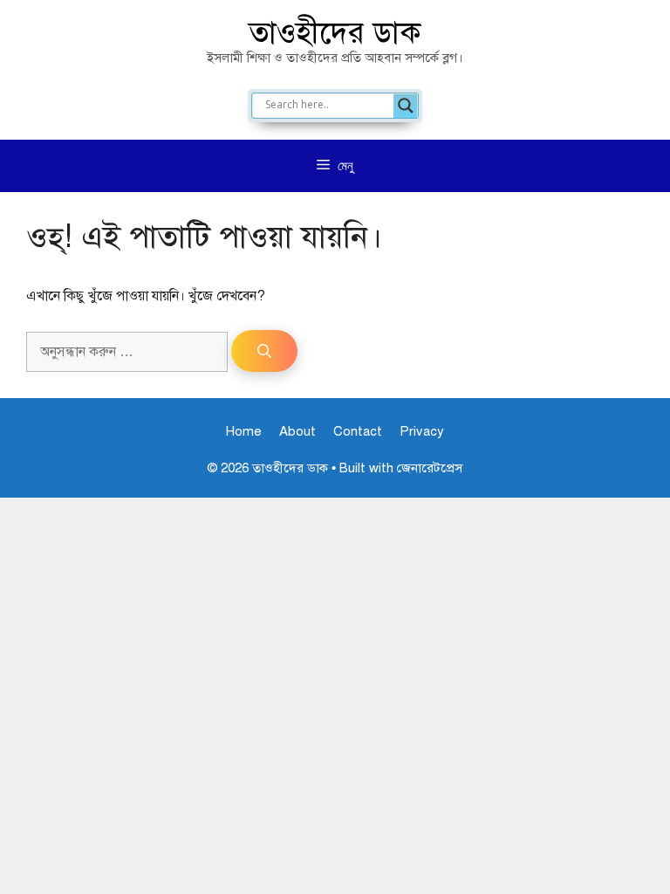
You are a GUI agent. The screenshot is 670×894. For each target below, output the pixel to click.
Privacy (422, 431)
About (297, 431)
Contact (357, 431)
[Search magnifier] (405, 105)
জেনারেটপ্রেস (429, 468)
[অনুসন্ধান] (264, 351)
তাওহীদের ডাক (335, 33)
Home (244, 431)
